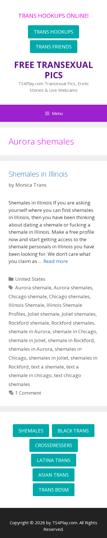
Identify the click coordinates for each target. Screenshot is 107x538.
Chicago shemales (69, 296)
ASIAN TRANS (53, 474)
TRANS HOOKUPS (53, 31)
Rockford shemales (72, 322)
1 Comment (28, 392)
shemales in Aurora (31, 349)
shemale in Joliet (27, 340)
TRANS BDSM (54, 489)
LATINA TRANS (53, 460)
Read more (55, 261)
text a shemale (47, 366)
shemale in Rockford (71, 340)
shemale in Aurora (29, 331)
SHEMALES (31, 430)
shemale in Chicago (74, 331)
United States (30, 279)
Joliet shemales (79, 314)
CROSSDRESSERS (53, 445)
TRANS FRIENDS (54, 46)
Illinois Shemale (26, 305)
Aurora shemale (33, 287)
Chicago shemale (28, 296)
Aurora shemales (73, 287)
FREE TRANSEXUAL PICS (53, 70)
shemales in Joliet (48, 357)
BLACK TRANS (73, 430)
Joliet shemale (43, 314)
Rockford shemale (29, 322)
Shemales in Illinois (38, 174)
